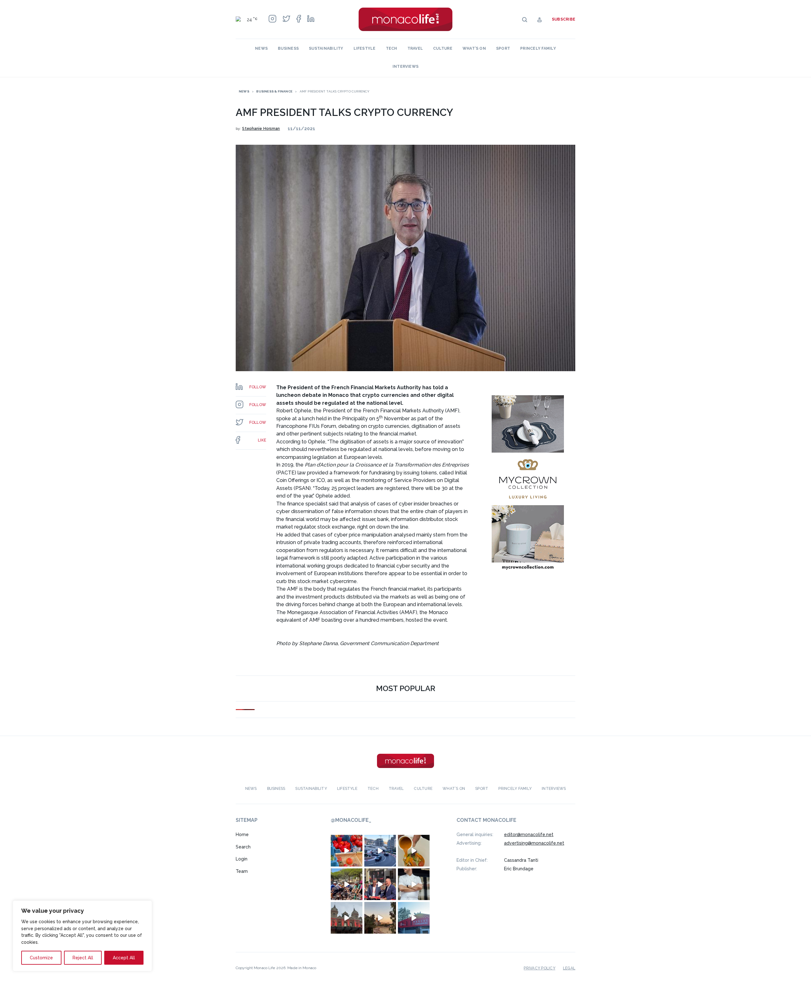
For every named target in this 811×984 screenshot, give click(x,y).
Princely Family (538, 48)
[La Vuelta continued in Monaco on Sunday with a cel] (346, 884)
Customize (41, 957)
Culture (442, 48)
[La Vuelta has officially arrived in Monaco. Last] (346, 918)
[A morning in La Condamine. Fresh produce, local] (346, 851)
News (261, 48)
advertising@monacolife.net (534, 843)
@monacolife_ (351, 820)
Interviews (405, 66)
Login (241, 858)
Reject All (83, 957)
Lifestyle (365, 48)
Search (243, 846)
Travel (415, 48)
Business (288, 48)
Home (242, 834)
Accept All (124, 957)
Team (242, 871)
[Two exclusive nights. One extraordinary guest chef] (414, 884)
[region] (82, 935)
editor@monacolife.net (528, 834)
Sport (503, 48)
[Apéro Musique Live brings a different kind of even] (414, 918)
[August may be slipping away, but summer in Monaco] (414, 851)
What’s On (474, 48)
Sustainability (326, 48)
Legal (569, 968)
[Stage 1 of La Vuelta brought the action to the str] (380, 884)
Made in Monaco (301, 968)
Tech (391, 48)
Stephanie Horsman (261, 128)
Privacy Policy (539, 968)
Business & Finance (274, 91)
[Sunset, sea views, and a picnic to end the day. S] (380, 918)
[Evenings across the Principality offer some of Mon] (380, 851)
